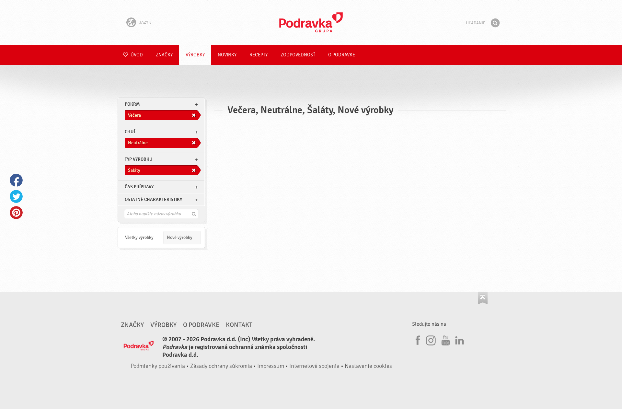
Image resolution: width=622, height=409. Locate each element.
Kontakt (239, 325)
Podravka (311, 22)
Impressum (270, 366)
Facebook (16, 180)
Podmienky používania (158, 366)
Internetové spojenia (314, 366)
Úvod (136, 55)
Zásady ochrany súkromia (221, 366)
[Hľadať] (495, 23)
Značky (164, 55)
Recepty (258, 55)
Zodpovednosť (298, 55)
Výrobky (195, 55)
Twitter (16, 196)
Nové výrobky (179, 237)
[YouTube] (445, 339)
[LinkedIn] (459, 339)
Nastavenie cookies (368, 366)
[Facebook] (417, 339)
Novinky (227, 55)
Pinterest (16, 212)
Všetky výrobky (139, 237)
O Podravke (341, 55)
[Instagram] (431, 339)
